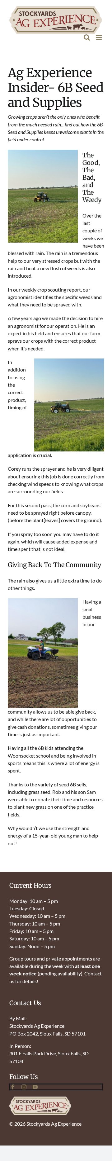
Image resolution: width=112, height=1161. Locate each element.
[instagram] (23, 1086)
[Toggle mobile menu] (99, 37)
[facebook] (12, 1086)
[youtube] (35, 1086)
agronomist (20, 297)
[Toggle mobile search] (87, 37)
